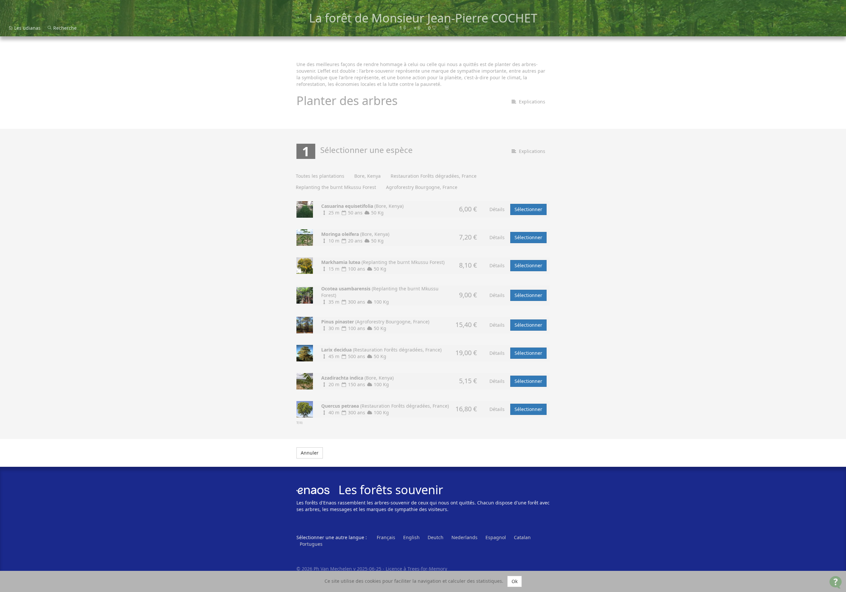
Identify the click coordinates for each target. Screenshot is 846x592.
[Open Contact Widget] (835, 582)
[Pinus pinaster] (304, 324)
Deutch (435, 537)
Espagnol (495, 537)
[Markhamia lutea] (304, 265)
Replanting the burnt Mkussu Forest (336, 187)
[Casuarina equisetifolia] (304, 208)
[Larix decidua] (304, 352)
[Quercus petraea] (304, 408)
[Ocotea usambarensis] (304, 294)
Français (386, 537)
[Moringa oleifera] (304, 237)
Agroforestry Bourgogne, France (421, 187)
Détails (497, 209)
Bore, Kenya (367, 176)
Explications (530, 101)
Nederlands (464, 537)
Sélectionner (528, 209)
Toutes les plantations (320, 176)
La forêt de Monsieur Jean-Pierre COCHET (423, 18)
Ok (515, 581)
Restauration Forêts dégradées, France (434, 176)
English (411, 537)
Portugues (311, 544)
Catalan (522, 537)
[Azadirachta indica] (304, 380)
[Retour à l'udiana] (483, 28)
